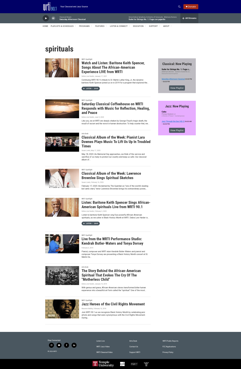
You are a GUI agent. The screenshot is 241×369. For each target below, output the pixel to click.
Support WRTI (134, 352)
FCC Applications (169, 347)
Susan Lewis (86, 150)
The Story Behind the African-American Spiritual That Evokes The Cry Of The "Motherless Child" (111, 275)
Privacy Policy (168, 352)
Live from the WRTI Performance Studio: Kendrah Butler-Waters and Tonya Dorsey (112, 241)
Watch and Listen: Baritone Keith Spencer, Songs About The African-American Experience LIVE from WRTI (113, 67)
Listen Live (100, 341)
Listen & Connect (119, 26)
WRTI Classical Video (104, 352)
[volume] (53, 18)
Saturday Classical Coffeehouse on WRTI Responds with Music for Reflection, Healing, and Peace (116, 108)
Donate (192, 6)
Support (153, 26)
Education (138, 26)
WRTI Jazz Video (103, 347)
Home (45, 26)
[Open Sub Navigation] (76, 26)
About (166, 26)
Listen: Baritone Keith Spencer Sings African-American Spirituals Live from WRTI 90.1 (116, 204)
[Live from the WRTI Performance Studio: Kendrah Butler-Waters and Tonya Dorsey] (62, 243)
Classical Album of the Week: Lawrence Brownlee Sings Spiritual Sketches (111, 175)
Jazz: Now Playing (177, 106)
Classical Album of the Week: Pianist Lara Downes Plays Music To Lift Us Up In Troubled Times (116, 141)
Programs (84, 26)
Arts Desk (85, 134)
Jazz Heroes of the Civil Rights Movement (113, 304)
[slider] (57, 18)
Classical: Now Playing (177, 64)
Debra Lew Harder (88, 76)
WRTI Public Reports (170, 341)
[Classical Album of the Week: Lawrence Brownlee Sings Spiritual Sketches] (62, 178)
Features (100, 26)
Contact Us (133, 347)
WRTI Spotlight (87, 59)
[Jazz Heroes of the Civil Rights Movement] (62, 308)
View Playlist (177, 87)
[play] (46, 18)
